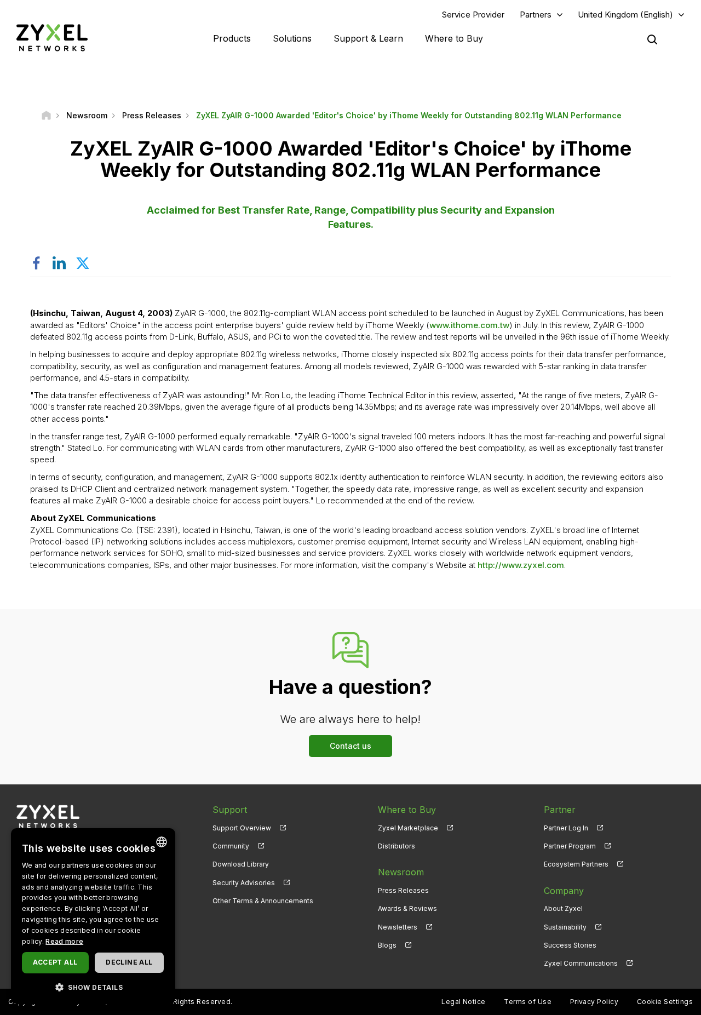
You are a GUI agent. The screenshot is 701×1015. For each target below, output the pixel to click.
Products (232, 38)
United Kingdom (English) (625, 14)
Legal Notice (463, 1001)
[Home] (46, 115)
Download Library (240, 864)
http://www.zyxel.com (521, 565)
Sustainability (565, 927)
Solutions (292, 38)
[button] (93, 986)
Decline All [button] (129, 962)
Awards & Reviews (407, 908)
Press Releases (403, 890)
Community (230, 846)
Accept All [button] (55, 962)
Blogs (387, 945)
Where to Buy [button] (454, 38)
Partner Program (570, 846)
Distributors (396, 846)
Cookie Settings (665, 1001)
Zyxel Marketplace (408, 828)
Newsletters (397, 927)
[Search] (652, 39)
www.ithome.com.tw (469, 325)
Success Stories (570, 945)
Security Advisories (243, 883)
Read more (64, 941)
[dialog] (93, 916)
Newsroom (401, 872)
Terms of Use (527, 1001)
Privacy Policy (594, 1001)
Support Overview (241, 828)
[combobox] (161, 841)
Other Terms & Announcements (262, 901)
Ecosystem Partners (576, 864)
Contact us (350, 745)
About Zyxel (563, 908)
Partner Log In (566, 828)
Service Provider (473, 14)
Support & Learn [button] (368, 38)
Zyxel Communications (581, 963)
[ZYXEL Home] (52, 37)
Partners (535, 14)
